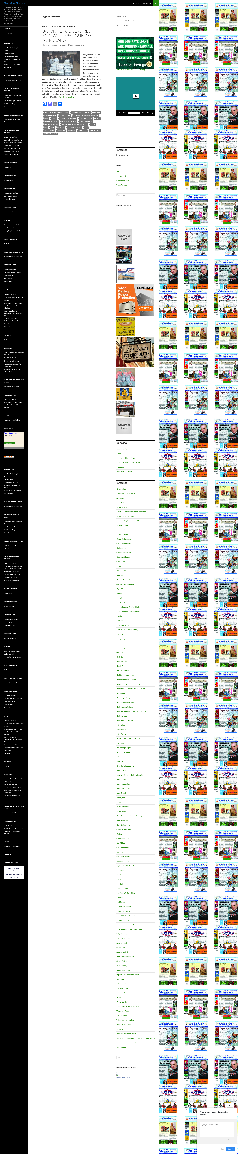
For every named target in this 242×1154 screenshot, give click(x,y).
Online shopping (122, 838)
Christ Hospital (9, 228)
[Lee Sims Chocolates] (135, 352)
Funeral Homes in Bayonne (13, 80)
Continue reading (67, 97)
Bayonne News (122, 507)
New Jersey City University (12, 101)
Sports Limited (122, 952)
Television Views (122, 984)
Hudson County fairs (124, 707)
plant (93, 124)
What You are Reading (125, 1020)
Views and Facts (122, 1011)
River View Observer (14, 3)
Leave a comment (77, 45)
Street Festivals (122, 961)
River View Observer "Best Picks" (129, 929)
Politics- (119, 879)
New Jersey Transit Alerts (12, 420)
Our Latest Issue (122, 852)
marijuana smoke (51, 121)
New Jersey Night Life (124, 820)
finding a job (121, 634)
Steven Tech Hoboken (11, 107)
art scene (120, 498)
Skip (222, 1149)
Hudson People (122, 716)
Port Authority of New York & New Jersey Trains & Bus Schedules (13, 305)
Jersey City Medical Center (12, 231)
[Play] (119, 113)
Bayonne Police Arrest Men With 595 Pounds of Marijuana (69, 35)
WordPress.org (122, 185)
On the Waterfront (123, 829)
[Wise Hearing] (125, 409)
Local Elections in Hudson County (129, 775)
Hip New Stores (122, 670)
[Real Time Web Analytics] (9, 456)
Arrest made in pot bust (81, 112)
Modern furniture (10, 212)
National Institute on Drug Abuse (74, 124)
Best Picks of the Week (125, 516)
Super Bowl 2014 (123, 970)
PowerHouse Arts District (12, 64)
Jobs (118, 757)
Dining (119, 593)
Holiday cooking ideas (125, 675)
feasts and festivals (123, 625)
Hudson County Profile (11, 145)
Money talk (120, 798)
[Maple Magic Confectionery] (125, 378)
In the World (121, 734)
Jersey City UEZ (9, 180)
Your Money (121, 1047)
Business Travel (122, 525)
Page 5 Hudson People (125, 866)
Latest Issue (120, 761)
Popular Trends (122, 888)
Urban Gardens (122, 1002)
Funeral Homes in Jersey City (13, 297)
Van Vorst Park (8, 67)
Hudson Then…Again (124, 720)
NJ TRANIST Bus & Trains (12, 148)
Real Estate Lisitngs (123, 911)
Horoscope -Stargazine (125, 698)
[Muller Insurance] (124, 394)
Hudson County (86, 118)
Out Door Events (123, 857)
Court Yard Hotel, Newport (13, 272)
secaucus (61, 127)
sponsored (120, 947)
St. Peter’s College (9, 104)
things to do (121, 993)
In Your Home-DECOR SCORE (128, 739)
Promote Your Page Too (123, 1077)
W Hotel (6, 244)
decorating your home (125, 584)
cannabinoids (65, 115)
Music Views (121, 811)
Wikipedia (7, 327)
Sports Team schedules (125, 956)
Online (119, 834)
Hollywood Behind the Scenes (128, 684)
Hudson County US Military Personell (131, 711)
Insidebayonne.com (124, 743)
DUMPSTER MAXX (10, 196)
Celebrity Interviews (124, 543)
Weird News (8, 324)
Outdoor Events (122, 861)
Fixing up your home (124, 639)
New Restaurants (123, 825)
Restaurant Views (123, 920)
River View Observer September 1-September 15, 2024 (13, 313)
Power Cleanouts (9, 199)
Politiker (6, 340)
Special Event (121, 943)
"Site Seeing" (121, 489)
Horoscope (120, 693)
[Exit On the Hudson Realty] (124, 254)
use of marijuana (51, 134)
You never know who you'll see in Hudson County (135, 1038)
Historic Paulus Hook (11, 56)
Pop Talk (119, 884)
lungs (97, 118)
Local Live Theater (123, 788)
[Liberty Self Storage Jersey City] (125, 274)
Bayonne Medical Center (12, 225)
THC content (49, 131)
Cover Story (121, 561)
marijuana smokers (68, 121)
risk (52, 127)
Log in (118, 171)
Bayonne (96, 112)
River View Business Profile (127, 925)
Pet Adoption (121, 870)
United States (95, 131)
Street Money (121, 965)
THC (86, 127)
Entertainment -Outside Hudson (129, 611)
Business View (122, 530)
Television (120, 979)
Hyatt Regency (8, 278)
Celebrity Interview (124, 539)
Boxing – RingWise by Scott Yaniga (129, 521)
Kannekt (6, 300)
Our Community (68, 27)
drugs (54, 118)
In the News (121, 729)
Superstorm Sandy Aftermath (127, 975)
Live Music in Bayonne (125, 766)
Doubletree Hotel (9, 275)
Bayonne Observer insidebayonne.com (131, 512)
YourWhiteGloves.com (11, 154)
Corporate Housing (10, 137)
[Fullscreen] (151, 113)
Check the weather (10, 294)
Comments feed (122, 180)
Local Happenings (123, 784)
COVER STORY (122, 566)
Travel (118, 997)
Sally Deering (121, 934)
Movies (119, 802)
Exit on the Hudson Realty (12, 361)
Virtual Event (121, 1015)
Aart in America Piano (11, 193)
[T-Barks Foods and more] (125, 326)
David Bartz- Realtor (10, 358)
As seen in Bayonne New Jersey (128, 462)
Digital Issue (121, 589)
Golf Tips (120, 657)
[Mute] (147, 113)
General (119, 652)
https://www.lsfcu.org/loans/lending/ (130, 70)
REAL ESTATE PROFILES (125, 916)
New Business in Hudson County (129, 816)
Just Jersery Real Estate (11, 387)
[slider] (134, 113)
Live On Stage (121, 770)
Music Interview (122, 807)
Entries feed (121, 176)
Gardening (120, 648)
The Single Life (122, 988)
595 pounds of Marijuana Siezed (56, 112)
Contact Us (147, 3)
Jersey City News (123, 752)
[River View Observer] (117, 1075)
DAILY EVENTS (122, 571)
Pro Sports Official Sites (125, 893)
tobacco (71, 131)
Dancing (119, 575)
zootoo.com (8, 167)
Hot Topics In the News (51, 27)
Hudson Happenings (127, 458)
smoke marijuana (74, 127)
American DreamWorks (125, 493)
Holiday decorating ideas (126, 680)
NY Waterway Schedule (11, 151)
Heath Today (121, 666)
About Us (136, 3)
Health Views (121, 661)
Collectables (121, 548)
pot (45, 127)
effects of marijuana (68, 118)
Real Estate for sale (123, 906)
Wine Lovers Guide (123, 1024)
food (118, 643)
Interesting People (123, 748)
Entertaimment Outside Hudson (128, 607)
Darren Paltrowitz (123, 580)
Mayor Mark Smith (51, 124)
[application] (135, 96)
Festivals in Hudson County (127, 630)
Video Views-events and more (128, 1006)
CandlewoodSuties (10, 269)
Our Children (121, 843)
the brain (61, 131)
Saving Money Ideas (124, 938)
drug (46, 118)
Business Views (122, 534)
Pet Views (120, 875)
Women (119, 1029)
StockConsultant (10, 433)
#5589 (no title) (122, 449)
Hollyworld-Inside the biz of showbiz (130, 689)
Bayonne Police (50, 115)
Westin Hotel (8, 281)
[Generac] (135, 300)
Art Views (120, 502)
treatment (83, 131)
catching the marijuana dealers (86, 115)
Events (119, 616)
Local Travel (121, 793)
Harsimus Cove (9, 53)
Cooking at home (123, 557)
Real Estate (120, 902)
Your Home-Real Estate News (127, 1043)
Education (120, 598)
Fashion (119, 620)
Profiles (119, 897)
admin (63, 45)
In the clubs (120, 725)
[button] (136, 96)
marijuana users (86, 121)
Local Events (121, 779)
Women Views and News (126, 1034)
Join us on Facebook (124, 472)
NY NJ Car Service (10, 399)
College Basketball (123, 552)
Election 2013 (121, 602)
